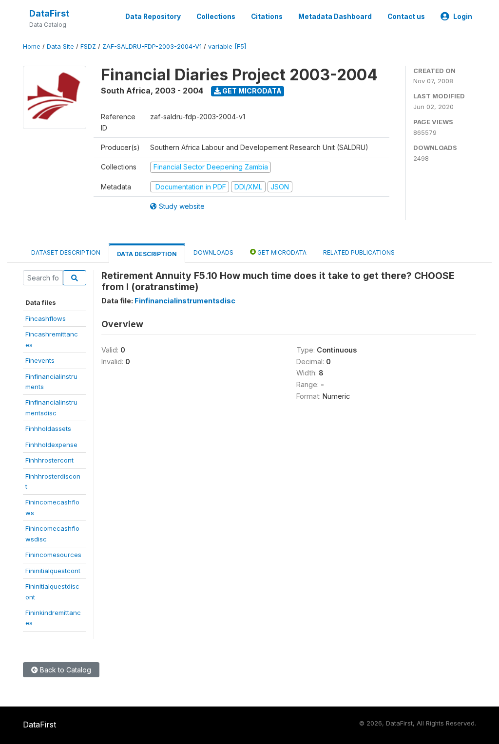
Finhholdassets (48, 428)
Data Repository (153, 16)
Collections (215, 16)
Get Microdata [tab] (281, 252)
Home (31, 46)
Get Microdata (251, 91)
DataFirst (49, 13)
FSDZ (88, 46)
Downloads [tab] (213, 252)
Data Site (60, 46)
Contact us (406, 16)
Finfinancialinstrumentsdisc (184, 301)
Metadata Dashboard (335, 16)
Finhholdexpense (51, 444)
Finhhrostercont (49, 460)
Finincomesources (53, 554)
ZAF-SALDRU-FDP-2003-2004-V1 (152, 46)
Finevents (40, 360)
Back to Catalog (64, 670)
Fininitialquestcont (52, 571)
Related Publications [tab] (359, 252)
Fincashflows (45, 318)
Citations (267, 16)
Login (462, 16)
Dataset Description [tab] (65, 252)
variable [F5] (227, 46)
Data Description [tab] (147, 254)
